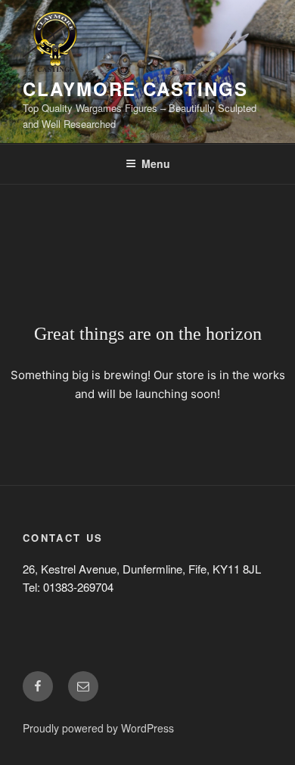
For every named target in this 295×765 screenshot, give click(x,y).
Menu (155, 163)
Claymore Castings (135, 88)
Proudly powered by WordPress (98, 727)
